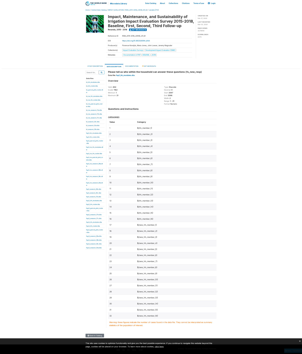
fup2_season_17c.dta (93, 218)
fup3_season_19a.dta (93, 248)
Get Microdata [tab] (150, 66)
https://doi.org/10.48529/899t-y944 (136, 41)
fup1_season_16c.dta (93, 193)
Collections (173, 3)
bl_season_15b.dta (92, 129)
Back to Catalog (95, 336)
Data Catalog (150, 3)
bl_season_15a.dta (92, 125)
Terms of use (198, 3)
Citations (186, 3)
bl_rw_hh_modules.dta (94, 96)
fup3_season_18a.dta (93, 236)
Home (88, 10)
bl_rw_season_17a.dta (94, 110)
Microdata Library (118, 3)
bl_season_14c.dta (92, 122)
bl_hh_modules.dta (93, 82)
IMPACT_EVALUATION (116, 10)
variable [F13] (154, 10)
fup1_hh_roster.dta (92, 137)
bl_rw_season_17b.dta (94, 114)
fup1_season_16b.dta (93, 189)
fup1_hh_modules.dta (93, 133)
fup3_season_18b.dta (93, 240)
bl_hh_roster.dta (92, 86)
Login (213, 3)
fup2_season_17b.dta (93, 214)
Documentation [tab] (131, 66)
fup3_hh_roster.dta (93, 226)
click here (159, 346)
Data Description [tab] (114, 66)
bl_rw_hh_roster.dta (93, 100)
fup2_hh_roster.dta (93, 204)
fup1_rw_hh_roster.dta (94, 153)
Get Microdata (138, 30)
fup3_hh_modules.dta (94, 222)
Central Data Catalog (99, 10)
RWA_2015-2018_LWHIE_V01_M (136, 10)
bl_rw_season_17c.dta (94, 118)
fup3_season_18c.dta (93, 244)
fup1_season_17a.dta (93, 197)
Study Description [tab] (95, 66)
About (162, 3)
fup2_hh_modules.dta (94, 200)
